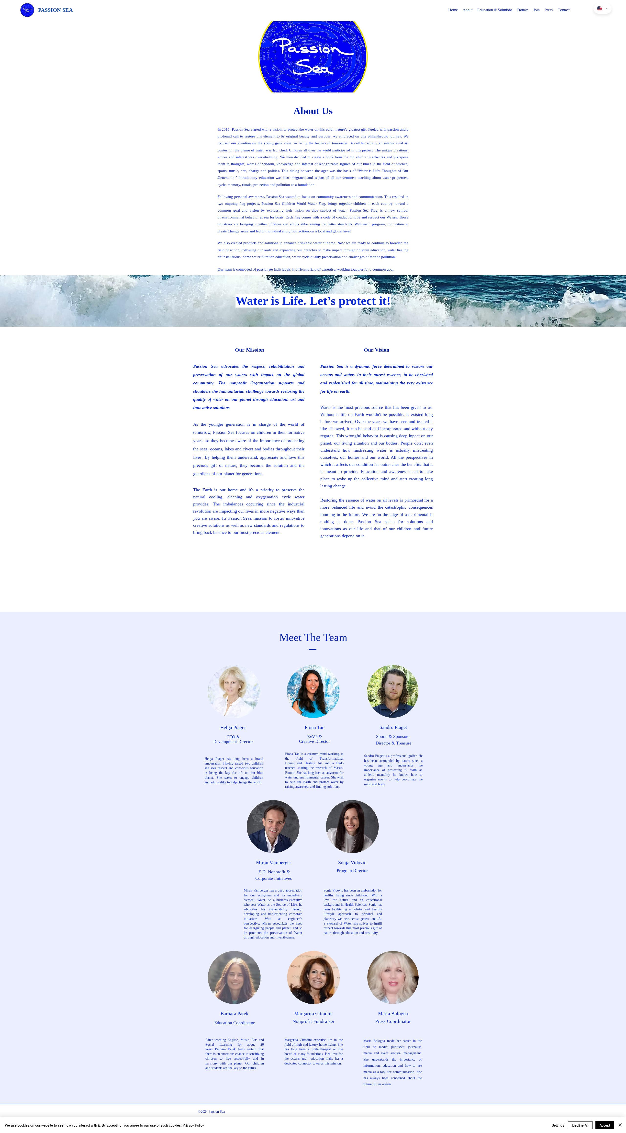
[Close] (620, 1125)
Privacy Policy (193, 1125)
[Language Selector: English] (602, 8)
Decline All (580, 1125)
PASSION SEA (55, 10)
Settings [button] (558, 1125)
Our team (225, 269)
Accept (605, 1125)
